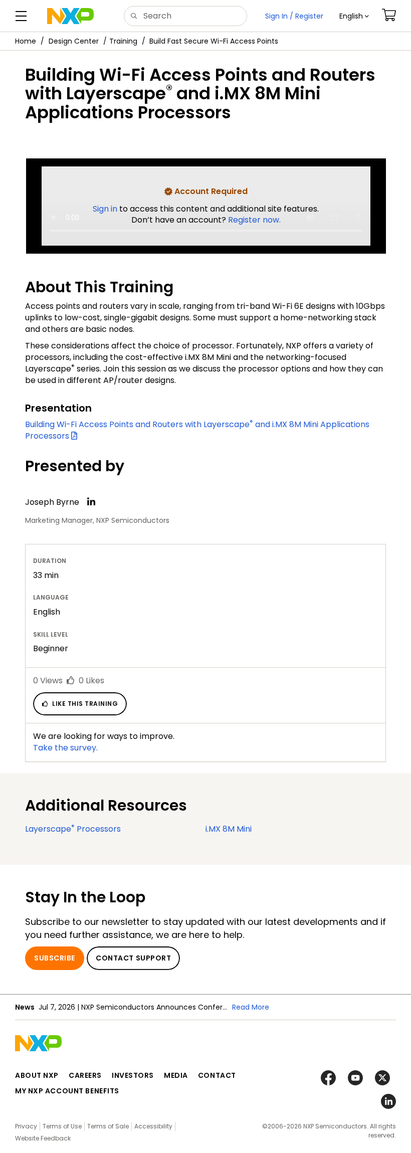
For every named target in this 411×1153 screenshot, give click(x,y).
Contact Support (133, 958)
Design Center (74, 41)
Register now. (254, 220)
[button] (354, 16)
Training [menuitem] (123, 41)
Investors (133, 1075)
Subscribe (54, 958)
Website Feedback (43, 1138)
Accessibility (153, 1126)
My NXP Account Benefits (67, 1091)
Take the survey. (65, 747)
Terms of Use (62, 1126)
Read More (250, 1007)
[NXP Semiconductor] (70, 16)
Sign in (106, 209)
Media (176, 1075)
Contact (217, 1075)
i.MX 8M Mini (229, 829)
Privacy (26, 1126)
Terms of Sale (108, 1126)
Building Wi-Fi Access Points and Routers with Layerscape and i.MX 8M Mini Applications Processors (197, 430)
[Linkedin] (91, 501)
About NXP (37, 1075)
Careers (85, 1075)
